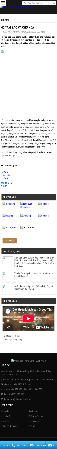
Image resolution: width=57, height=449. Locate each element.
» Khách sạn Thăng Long (12, 339)
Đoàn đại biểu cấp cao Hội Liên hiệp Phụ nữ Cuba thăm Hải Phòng (33, 287)
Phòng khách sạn (36, 416)
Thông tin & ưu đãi (9, 426)
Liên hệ (31, 426)
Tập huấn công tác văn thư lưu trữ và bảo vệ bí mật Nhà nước (34, 274)
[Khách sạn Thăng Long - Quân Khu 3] (17, 7)
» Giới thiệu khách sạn (11, 336)
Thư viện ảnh (6, 416)
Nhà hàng (5, 421)
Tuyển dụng (33, 421)
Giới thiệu (32, 411)
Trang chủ (5, 411)
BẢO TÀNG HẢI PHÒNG (7, 184)
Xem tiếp (10, 240)
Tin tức (28, 32)
